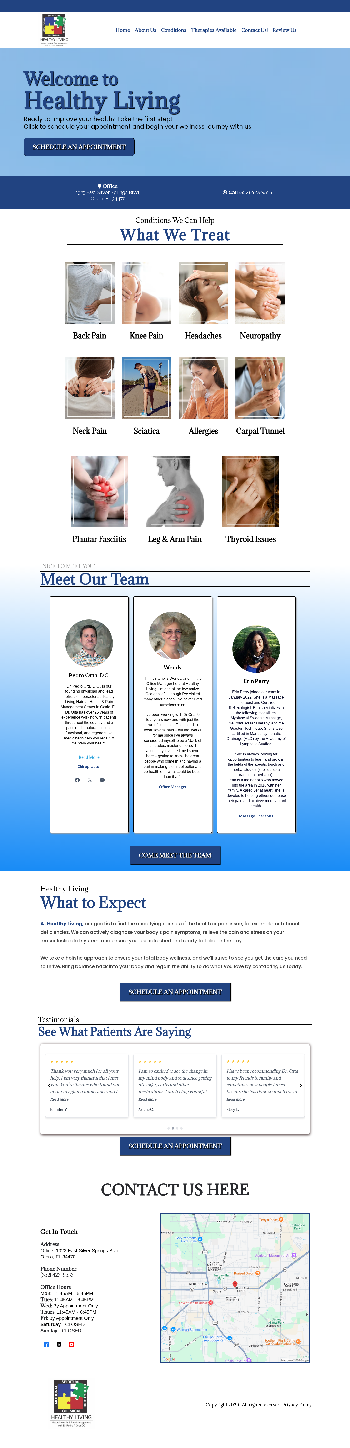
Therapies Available (214, 30)
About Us (145, 30)
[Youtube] (102, 780)
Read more (59, 1099)
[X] (90, 780)
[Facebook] (77, 780)
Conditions (173, 30)
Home (122, 30)
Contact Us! (254, 30)
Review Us (284, 30)
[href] (235, 1288)
